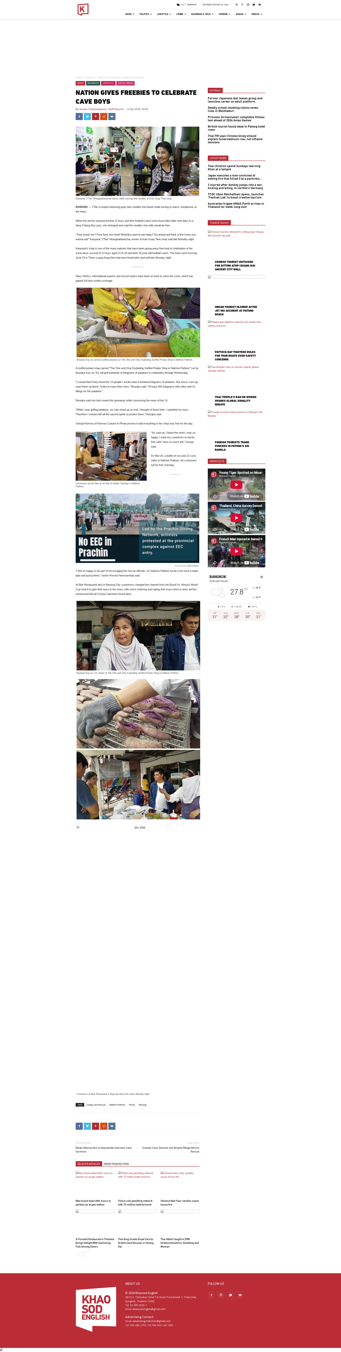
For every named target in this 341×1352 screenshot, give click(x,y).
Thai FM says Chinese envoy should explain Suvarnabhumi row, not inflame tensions (235, 139)
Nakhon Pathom (117, 1104)
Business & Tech (201, 14)
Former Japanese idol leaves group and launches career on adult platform (235, 100)
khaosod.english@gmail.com (149, 1309)
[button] (236, 4)
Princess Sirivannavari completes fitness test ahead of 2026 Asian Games (236, 119)
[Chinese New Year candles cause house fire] (180, 1184)
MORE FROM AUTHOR (116, 1164)
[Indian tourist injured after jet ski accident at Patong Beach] (236, 296)
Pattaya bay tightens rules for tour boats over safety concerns (235, 355)
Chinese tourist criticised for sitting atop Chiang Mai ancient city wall (235, 265)
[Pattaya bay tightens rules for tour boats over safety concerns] (236, 341)
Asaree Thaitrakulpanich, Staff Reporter (101, 109)
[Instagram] (248, 4)
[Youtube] (259, 4)
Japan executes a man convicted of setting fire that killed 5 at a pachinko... (235, 177)
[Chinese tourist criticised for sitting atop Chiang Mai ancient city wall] (236, 251)
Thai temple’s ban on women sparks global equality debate (235, 400)
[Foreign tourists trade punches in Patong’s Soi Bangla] (236, 431)
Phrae (132, 1104)
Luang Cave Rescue (96, 1104)
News (128, 14)
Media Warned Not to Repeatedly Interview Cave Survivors (104, 1149)
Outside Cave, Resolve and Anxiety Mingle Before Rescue (170, 1149)
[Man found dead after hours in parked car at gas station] (95, 1184)
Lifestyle (162, 14)
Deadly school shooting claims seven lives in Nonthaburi (233, 109)
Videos (255, 14)
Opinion (223, 14)
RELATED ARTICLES (89, 1164)
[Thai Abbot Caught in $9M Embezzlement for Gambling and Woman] (180, 1223)
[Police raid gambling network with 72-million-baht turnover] (137, 1184)
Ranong (143, 1104)
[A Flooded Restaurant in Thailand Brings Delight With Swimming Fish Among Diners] (95, 1223)
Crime (179, 14)
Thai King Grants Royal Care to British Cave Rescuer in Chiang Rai (136, 1243)
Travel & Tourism (219, 222)
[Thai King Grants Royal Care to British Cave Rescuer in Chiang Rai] (137, 1223)
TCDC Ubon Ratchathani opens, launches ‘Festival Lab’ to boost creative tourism (236, 196)
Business (89, 77)
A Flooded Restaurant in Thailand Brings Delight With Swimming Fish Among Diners (95, 1243)
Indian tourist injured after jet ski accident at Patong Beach (236, 310)
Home (79, 77)
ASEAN (239, 14)
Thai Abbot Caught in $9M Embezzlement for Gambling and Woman (180, 1243)
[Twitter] (253, 4)
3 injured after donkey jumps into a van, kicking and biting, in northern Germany (235, 186)
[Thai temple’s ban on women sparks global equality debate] (236, 386)
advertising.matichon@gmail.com (152, 1321)
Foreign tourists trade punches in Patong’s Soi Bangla (232, 446)
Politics (144, 14)
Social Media (125, 83)
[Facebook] (242, 4)
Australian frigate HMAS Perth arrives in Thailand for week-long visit (236, 205)
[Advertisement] (170, 45)
